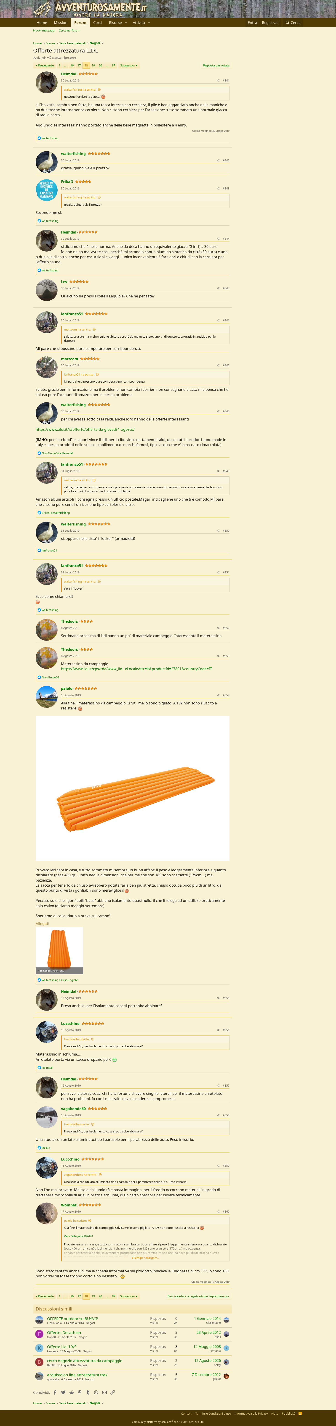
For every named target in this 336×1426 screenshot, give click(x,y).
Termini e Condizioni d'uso (213, 1413)
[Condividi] (218, 80)
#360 (226, 1211)
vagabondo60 (73, 1108)
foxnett (51, 1337)
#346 (226, 320)
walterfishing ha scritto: (80, 89)
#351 (226, 572)
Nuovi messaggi (44, 30)
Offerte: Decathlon (64, 1332)
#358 (226, 1115)
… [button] (65, 65)
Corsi (97, 22)
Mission (60, 22)
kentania (52, 1351)
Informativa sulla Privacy (251, 1413)
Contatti (186, 1413)
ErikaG (67, 181)
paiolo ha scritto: (75, 1221)
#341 (226, 80)
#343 (226, 188)
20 (100, 65)
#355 (226, 998)
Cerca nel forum (69, 30)
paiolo (66, 688)
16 (72, 65)
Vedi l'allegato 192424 (78, 1236)
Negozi (90, 1323)
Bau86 (51, 1365)
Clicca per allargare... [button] (145, 1258)
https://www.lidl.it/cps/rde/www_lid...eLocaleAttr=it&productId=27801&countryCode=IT (136, 668)
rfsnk (217, 1337)
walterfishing (73, 153)
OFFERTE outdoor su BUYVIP (72, 1318)
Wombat (69, 1205)
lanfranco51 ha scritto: (79, 374)
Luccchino (70, 1023)
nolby (217, 1365)
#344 (226, 239)
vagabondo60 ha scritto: (80, 1175)
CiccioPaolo (54, 1323)
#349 (226, 471)
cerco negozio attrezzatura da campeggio (84, 1360)
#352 (226, 628)
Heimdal (68, 73)
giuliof (217, 1379)
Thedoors (69, 621)
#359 (226, 1166)
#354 (226, 695)
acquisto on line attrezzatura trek (77, 1374)
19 (93, 65)
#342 (226, 160)
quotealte (53, 1379)
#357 (226, 1085)
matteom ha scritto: (77, 329)
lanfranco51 (72, 313)
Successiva (127, 65)
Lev (64, 281)
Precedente (46, 65)
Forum (80, 22)
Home (42, 22)
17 (79, 65)
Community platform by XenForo (168, 1421)
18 (86, 65)
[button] (117, 22)
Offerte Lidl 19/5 (62, 1346)
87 (113, 65)
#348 (226, 411)
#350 (226, 531)
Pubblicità (288, 1413)
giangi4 (41, 57)
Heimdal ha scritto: (77, 1039)
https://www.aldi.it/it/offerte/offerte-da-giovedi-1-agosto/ (85, 429)
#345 (226, 288)
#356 (226, 1030)
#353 (226, 656)
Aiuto (274, 1413)
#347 (226, 365)
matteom (69, 358)
